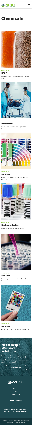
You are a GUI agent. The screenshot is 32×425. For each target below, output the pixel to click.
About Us (16, 388)
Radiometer (7, 123)
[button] (29, 5)
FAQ (16, 391)
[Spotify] (16, 415)
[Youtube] (19, 403)
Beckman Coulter (10, 225)
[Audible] (21, 415)
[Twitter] (13, 403)
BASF (4, 73)
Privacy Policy (10, 422)
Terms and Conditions (20, 422)
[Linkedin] (8, 403)
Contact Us (16, 394)
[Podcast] (10, 415)
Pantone (5, 174)
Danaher (5, 275)
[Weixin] (24, 403)
